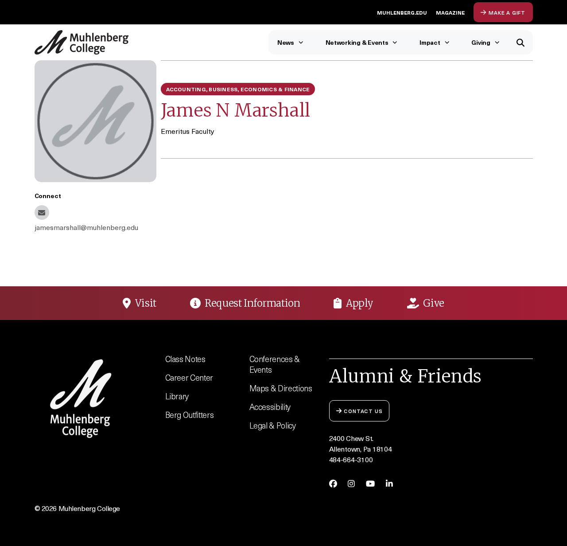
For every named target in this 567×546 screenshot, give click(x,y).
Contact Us (363, 410)
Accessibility (270, 407)
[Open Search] (521, 42)
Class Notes (185, 359)
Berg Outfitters (189, 415)
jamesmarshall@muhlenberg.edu (42, 212)
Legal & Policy (272, 425)
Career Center (189, 377)
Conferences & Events (274, 364)
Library (177, 396)
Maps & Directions (280, 388)
